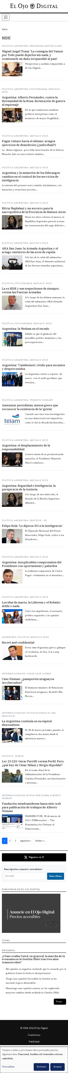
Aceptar (57, 1067)
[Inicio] (34, 6)
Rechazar (41, 1067)
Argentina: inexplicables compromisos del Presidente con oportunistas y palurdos (31, 564)
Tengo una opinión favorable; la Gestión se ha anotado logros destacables (31, 981)
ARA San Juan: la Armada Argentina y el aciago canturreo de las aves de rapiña (30, 250)
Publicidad (34, 1042)
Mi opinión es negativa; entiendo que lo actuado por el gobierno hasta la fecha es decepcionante (36, 971)
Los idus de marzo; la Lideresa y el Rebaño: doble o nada (31, 604)
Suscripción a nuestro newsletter (23, 869)
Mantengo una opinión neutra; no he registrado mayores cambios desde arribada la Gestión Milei (32, 990)
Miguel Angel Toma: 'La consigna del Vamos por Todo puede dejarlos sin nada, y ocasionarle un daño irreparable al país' (32, 55)
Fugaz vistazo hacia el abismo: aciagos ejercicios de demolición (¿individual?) (29, 143)
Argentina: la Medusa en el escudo (25, 329)
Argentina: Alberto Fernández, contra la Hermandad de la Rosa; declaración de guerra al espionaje (33, 101)
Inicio (5, 30)
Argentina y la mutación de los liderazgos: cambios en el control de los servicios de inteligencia (31, 176)
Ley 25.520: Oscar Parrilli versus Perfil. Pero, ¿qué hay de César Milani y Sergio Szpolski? (33, 763)
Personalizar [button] (8, 1067)
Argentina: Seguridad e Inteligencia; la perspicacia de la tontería (29, 487)
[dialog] (34, 1060)
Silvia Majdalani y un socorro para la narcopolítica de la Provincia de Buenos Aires (34, 210)
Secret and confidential (18, 642)
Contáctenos (34, 1035)
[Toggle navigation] (5, 17)
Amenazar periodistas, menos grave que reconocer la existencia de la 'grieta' (30, 407)
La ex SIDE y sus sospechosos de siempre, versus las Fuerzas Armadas (30, 290)
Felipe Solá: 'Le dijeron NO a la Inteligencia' (32, 526)
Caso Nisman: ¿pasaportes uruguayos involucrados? (28, 680)
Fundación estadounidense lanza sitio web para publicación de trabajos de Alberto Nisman (31, 807)
